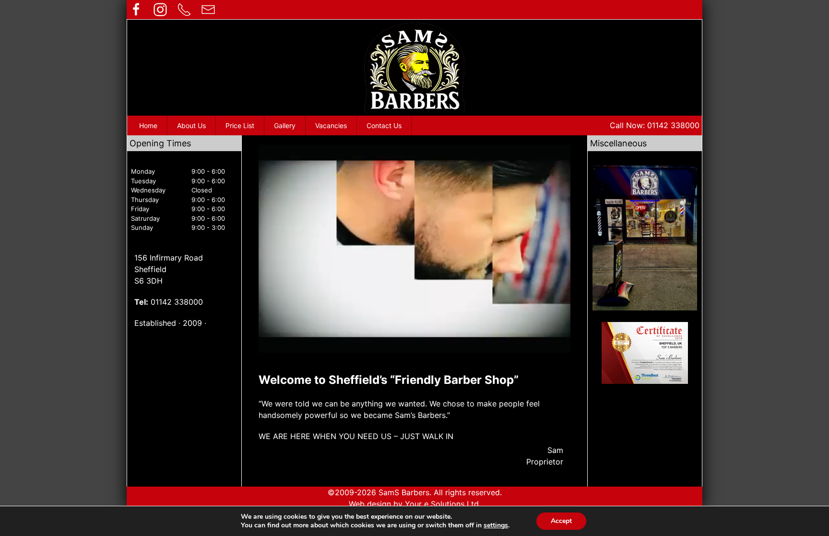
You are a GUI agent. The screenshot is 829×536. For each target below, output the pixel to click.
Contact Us (384, 125)
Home (148, 125)
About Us (191, 125)
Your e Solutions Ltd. (443, 504)
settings (496, 525)
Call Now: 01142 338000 (654, 125)
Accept (561, 520)
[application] (414, 249)
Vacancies (331, 125)
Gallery (285, 125)
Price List (239, 125)
